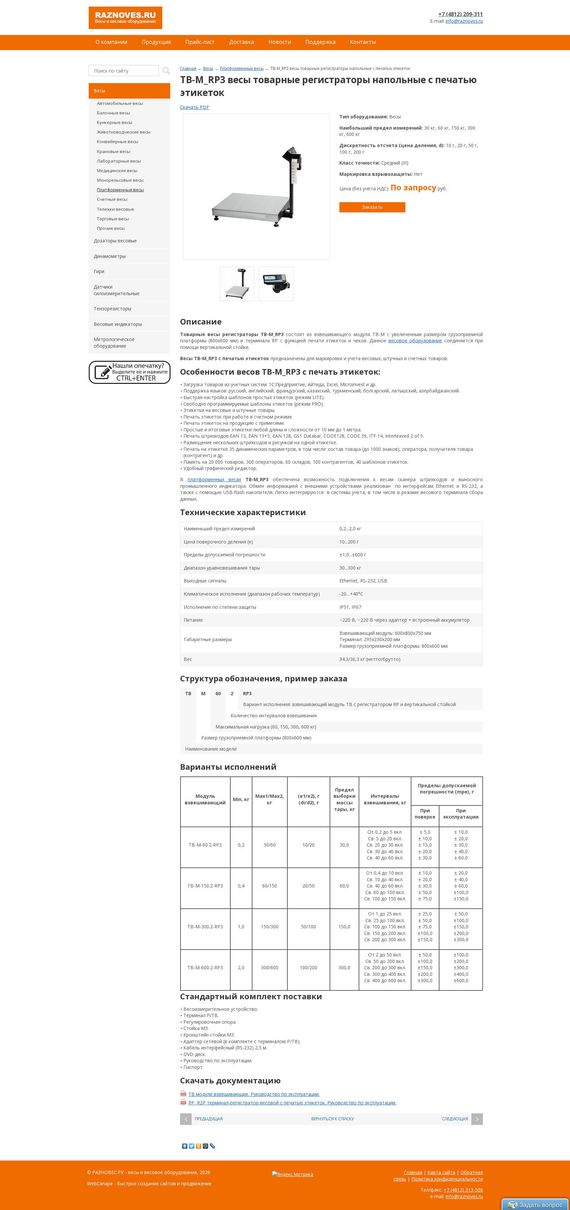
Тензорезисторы (112, 308)
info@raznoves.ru (464, 21)
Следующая (455, 1119)
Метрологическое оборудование (114, 342)
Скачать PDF (194, 107)
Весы (208, 68)
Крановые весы (113, 151)
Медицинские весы (117, 170)
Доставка (241, 42)
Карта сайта (441, 1172)
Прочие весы (111, 228)
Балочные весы (113, 113)
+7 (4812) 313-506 (463, 1190)
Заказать (372, 207)
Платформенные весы (242, 68)
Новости (280, 42)
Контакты (363, 42)
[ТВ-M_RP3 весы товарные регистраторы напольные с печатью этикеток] (256, 186)
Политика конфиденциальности (447, 1179)
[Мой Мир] (205, 1146)
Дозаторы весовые (115, 240)
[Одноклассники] (198, 1146)
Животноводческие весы (123, 132)
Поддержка (320, 42)
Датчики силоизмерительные (117, 290)
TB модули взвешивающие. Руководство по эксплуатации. (254, 1094)
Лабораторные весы (119, 161)
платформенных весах (214, 479)
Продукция (156, 42)
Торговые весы (113, 219)
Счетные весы (112, 199)
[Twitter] (191, 1146)
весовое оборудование (415, 340)
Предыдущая (209, 1119)
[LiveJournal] (212, 1146)
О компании (111, 42)
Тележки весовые (115, 209)
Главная (188, 68)
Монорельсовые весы (120, 180)
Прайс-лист (200, 42)
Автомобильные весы (120, 103)
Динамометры (110, 256)
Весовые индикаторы (118, 324)
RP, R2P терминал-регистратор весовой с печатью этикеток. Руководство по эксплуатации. (292, 1103)
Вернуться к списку (332, 1119)
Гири (99, 271)
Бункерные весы (114, 122)
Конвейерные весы (117, 141)
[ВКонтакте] (184, 1146)
